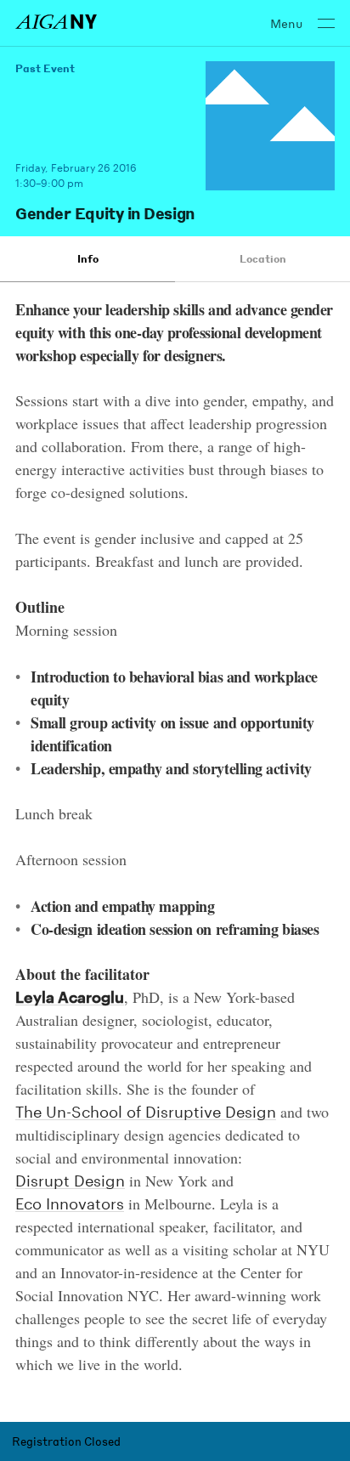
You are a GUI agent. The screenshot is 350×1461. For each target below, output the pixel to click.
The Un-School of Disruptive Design (145, 1112)
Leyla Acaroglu (69, 997)
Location (263, 258)
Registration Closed (66, 1441)
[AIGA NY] (56, 21)
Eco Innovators (69, 1204)
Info (88, 258)
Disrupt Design (70, 1181)
